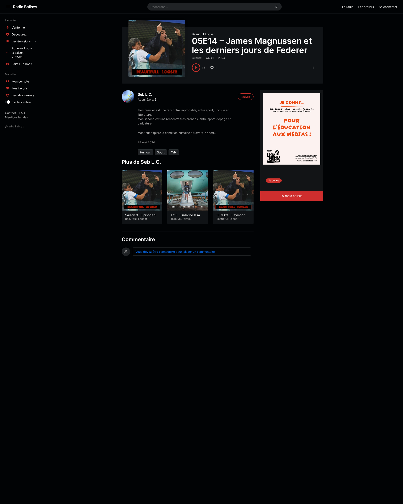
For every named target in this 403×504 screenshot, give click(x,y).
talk (174, 152)
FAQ (22, 113)
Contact (10, 113)
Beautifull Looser (203, 34)
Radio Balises (25, 6)
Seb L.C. (145, 94)
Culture (197, 58)
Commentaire (138, 239)
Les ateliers (366, 7)
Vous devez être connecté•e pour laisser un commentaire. (175, 251)
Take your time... (181, 218)
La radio (347, 7)
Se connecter (388, 7)
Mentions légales (16, 117)
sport (161, 152)
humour (145, 152)
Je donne (273, 180)
